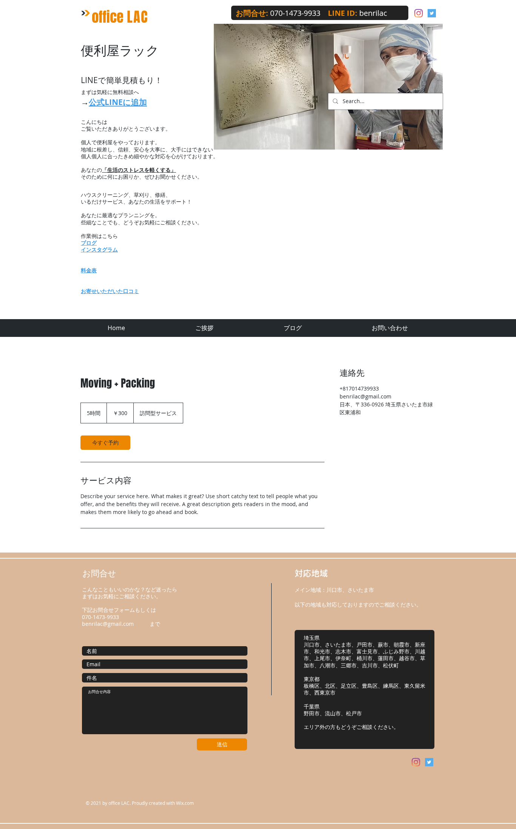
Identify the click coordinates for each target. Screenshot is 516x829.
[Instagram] (418, 13)
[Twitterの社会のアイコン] (432, 13)
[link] (105, 442)
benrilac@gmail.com (108, 623)
